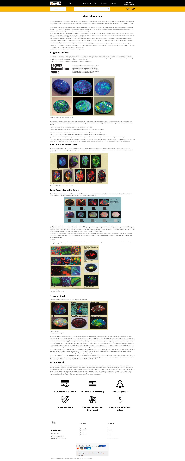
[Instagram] (55, 422)
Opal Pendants (83, 430)
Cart (108, 428)
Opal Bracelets (83, 434)
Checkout (109, 430)
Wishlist (109, 434)
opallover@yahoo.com (129, 4)
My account (110, 432)
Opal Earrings (82, 428)
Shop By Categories (59, 9)
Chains (81, 436)
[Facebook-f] (52, 422)
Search (108, 9)
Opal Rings (82, 432)
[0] (127, 9)
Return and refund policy (113, 438)
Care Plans (109, 436)
